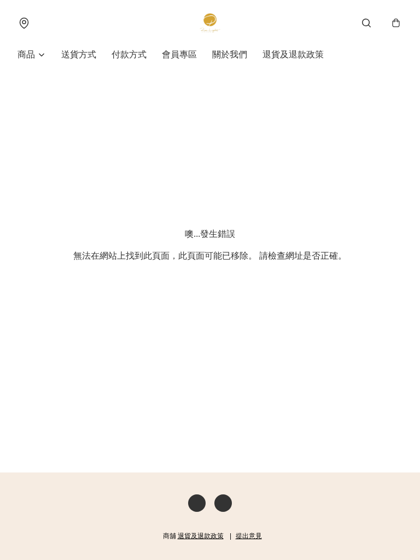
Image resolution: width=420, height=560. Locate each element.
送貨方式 (78, 54)
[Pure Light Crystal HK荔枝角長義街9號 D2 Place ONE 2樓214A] (210, 23)
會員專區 (179, 54)
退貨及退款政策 (293, 54)
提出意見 (249, 536)
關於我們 (229, 54)
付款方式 (129, 54)
